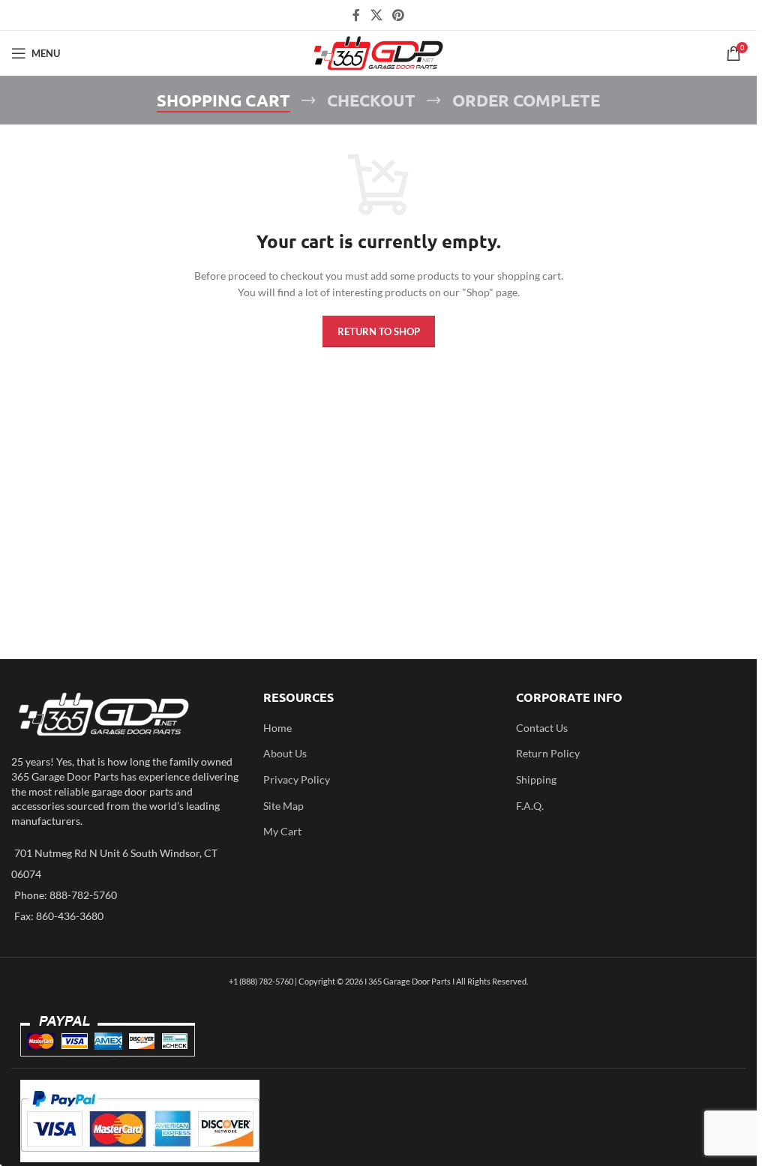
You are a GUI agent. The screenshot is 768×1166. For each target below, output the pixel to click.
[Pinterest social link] (399, 15)
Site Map (283, 805)
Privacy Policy (296, 779)
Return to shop (379, 331)
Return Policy (548, 753)
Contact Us (542, 727)
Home (277, 727)
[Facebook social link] (356, 15)
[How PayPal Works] (140, 1120)
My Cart (282, 831)
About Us (285, 753)
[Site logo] (378, 52)
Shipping (536, 779)
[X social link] (376, 15)
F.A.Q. (530, 805)
